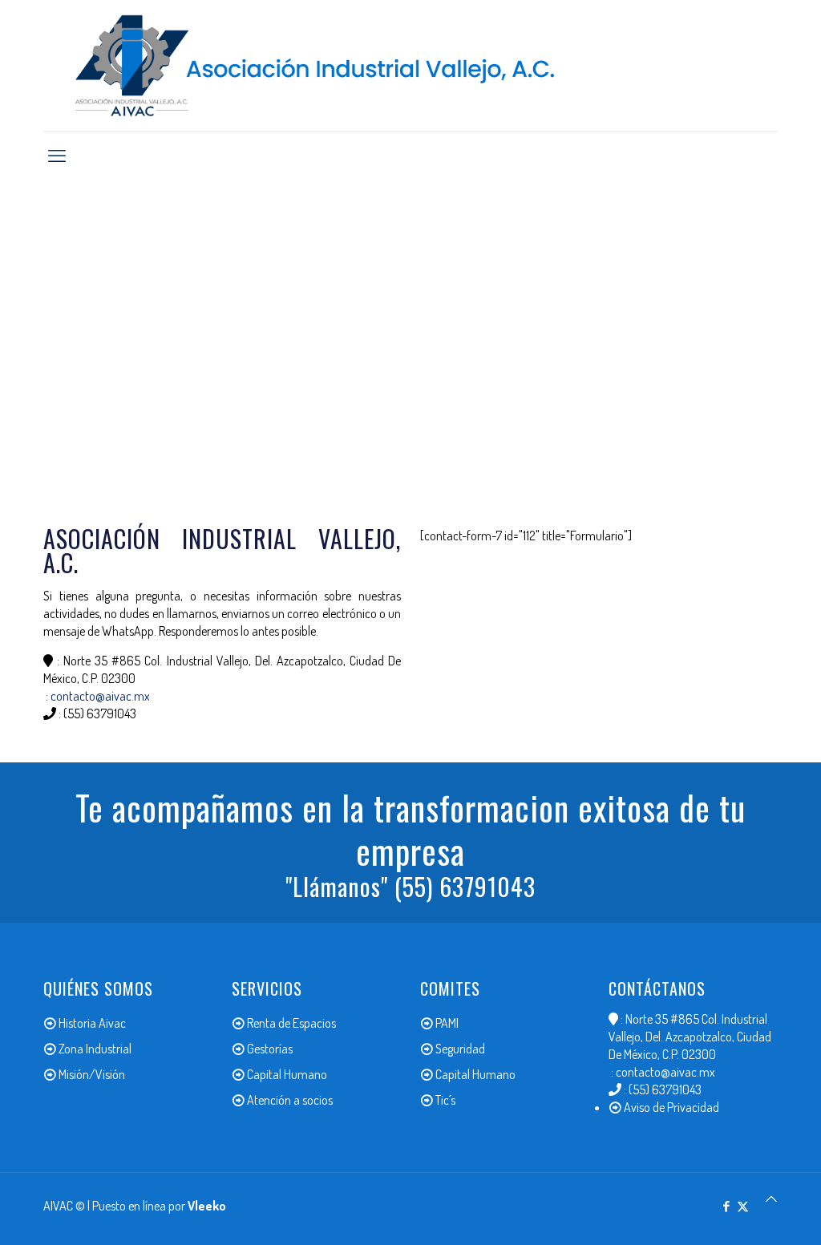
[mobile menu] (57, 154)
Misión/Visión (92, 1074)
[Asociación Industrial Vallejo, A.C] (410, 65)
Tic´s (445, 1100)
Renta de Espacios (291, 1023)
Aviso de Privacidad (671, 1107)
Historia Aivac (92, 1023)
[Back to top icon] (771, 1198)
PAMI (447, 1023)
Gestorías (270, 1049)
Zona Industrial (95, 1049)
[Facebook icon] (726, 1206)
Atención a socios (290, 1100)
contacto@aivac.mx (100, 696)
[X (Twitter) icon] (743, 1206)
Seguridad (460, 1049)
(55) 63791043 (99, 713)
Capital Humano (287, 1074)
